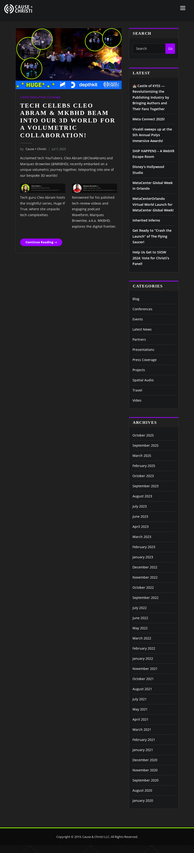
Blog (135, 299)
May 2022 (140, 628)
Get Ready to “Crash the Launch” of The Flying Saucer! (152, 236)
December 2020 (144, 760)
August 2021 (142, 689)
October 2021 (143, 679)
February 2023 (143, 547)
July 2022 (139, 607)
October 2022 (143, 587)
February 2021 (143, 739)
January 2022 (142, 658)
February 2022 (143, 648)
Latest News (28, 97)
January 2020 (142, 800)
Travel (137, 390)
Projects (138, 370)
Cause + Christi (33, 149)
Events (137, 319)
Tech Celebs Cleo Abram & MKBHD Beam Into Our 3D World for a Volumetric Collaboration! (67, 120)
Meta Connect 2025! (148, 119)
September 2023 (145, 486)
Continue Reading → (41, 242)
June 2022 (140, 618)
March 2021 (141, 729)
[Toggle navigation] (183, 8)
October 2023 (143, 476)
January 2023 (142, 557)
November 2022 (145, 577)
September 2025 (145, 445)
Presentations (143, 349)
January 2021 (142, 750)
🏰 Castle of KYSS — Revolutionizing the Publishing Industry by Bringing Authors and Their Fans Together (150, 97)
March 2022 (141, 638)
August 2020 (142, 790)
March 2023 (141, 536)
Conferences (142, 309)
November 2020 (145, 770)
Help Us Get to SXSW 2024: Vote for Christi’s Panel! (150, 258)
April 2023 (140, 526)
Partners (139, 339)
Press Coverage (49, 97)
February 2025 (143, 465)
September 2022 (145, 597)
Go (170, 48)
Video (136, 400)
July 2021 (139, 699)
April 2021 (140, 719)
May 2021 (140, 709)
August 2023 (142, 496)
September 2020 (145, 780)
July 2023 (139, 506)
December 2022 (144, 567)
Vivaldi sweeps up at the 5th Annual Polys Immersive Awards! (152, 135)
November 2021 (145, 668)
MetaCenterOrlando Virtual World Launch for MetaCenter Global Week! (153, 204)
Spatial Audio (143, 380)
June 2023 (140, 516)
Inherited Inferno (146, 220)
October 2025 (143, 435)
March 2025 (141, 455)
